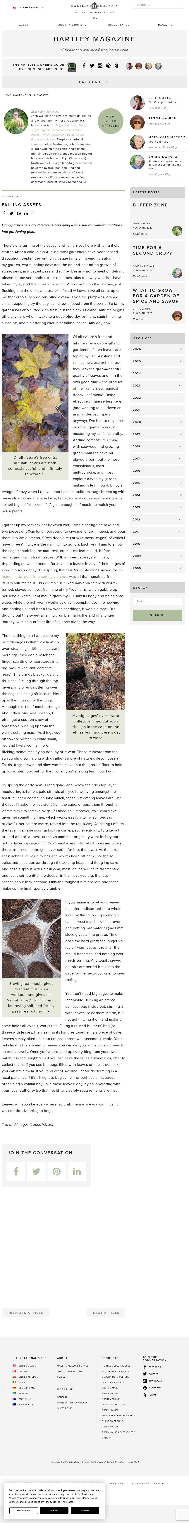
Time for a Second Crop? (152, 250)
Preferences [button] (67, 1502)
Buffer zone (150, 205)
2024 (137, 373)
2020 (137, 422)
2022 (137, 398)
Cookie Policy (141, 1483)
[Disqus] (63, 1246)
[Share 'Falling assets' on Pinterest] (19, 213)
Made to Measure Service (73, 1366)
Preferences (23, 1510)
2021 (136, 410)
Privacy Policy (119, 1483)
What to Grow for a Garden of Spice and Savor (156, 296)
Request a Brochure (71, 25)
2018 (136, 446)
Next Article (106, 1313)
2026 (137, 349)
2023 (137, 385)
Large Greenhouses (114, 1382)
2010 (136, 544)
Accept (85, 1510)
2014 (136, 495)
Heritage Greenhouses (116, 1366)
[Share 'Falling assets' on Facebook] (4, 213)
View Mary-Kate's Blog (162, 147)
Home (7, 95)
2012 (136, 519)
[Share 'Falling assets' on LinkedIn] (26, 213)
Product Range (118, 25)
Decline (54, 1510)
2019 (136, 434)
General (62, 1397)
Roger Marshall (165, 157)
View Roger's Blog (159, 174)
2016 (136, 471)
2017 (136, 458)
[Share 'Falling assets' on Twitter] (11, 213)
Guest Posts (65, 1408)
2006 (137, 568)
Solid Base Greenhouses (117, 1415)
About (23, 25)
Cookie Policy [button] (82, 1498)
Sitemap (159, 1483)
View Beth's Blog (158, 108)
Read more (140, 233)
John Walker (141, 223)
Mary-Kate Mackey (166, 137)
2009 (137, 556)
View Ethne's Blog (159, 123)
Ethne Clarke (162, 118)
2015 (136, 483)
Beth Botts (159, 98)
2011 (136, 532)
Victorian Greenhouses (117, 1371)
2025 (137, 361)
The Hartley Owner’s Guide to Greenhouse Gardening (41, 67)
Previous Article (25, 1313)
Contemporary (111, 1399)
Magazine (165, 25)
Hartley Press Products (72, 1402)
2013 (136, 507)
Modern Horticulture (115, 1377)
